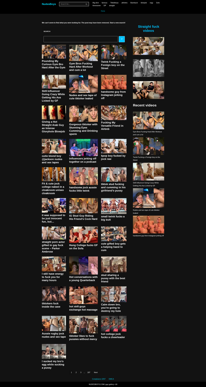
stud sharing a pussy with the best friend (113, 278)
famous (104, 3)
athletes (124, 3)
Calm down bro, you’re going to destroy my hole (111, 307)
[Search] (86, 4)
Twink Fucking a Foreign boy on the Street (113, 65)
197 (88, 372)
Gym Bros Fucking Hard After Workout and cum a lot (81, 66)
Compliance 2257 (99, 379)
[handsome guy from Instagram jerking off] (148, 225)
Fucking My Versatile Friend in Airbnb (112, 125)
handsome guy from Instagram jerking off (113, 95)
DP (105, 5)
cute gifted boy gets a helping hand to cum (113, 247)
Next (96, 372)
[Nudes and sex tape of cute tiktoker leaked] (148, 198)
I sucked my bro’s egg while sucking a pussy (53, 364)
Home (103, 11)
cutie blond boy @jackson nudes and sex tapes (52, 159)
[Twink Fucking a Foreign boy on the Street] (148, 146)
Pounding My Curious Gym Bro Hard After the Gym (53, 64)
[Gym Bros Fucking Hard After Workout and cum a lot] (148, 121)
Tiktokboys (114, 3)
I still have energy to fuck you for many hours (53, 277)
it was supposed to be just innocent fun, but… (53, 218)
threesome (97, 5)
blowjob (144, 3)
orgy (151, 3)
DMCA (111, 379)
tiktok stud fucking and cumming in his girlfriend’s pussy (113, 187)
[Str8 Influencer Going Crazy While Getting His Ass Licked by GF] (148, 172)
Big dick (96, 3)
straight (112, 5)
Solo (158, 3)
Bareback (134, 3)
